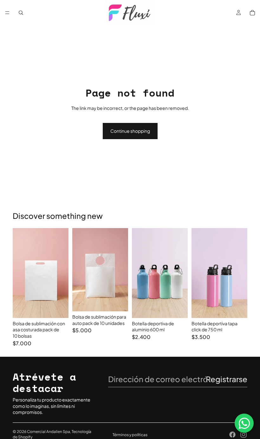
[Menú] (7, 12)
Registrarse (226, 379)
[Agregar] (118, 301)
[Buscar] (21, 13)
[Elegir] (58, 308)
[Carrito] (252, 13)
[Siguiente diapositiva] (181, 273)
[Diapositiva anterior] (139, 273)
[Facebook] (232, 434)
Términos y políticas (130, 434)
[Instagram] (243, 434)
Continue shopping (130, 131)
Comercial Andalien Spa (48, 431)
